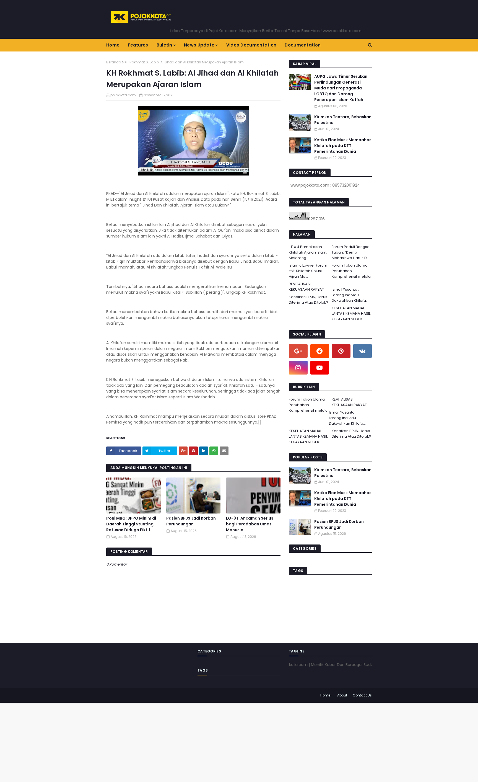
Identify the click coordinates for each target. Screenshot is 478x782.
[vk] (362, 351)
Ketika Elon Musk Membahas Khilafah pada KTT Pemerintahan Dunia (343, 145)
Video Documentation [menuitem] (251, 45)
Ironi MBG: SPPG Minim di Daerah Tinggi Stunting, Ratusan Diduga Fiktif (131, 524)
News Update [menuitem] (199, 45)
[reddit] (319, 351)
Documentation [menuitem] (303, 45)
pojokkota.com (123, 95)
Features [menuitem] (138, 45)
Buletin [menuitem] (164, 45)
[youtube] (319, 368)
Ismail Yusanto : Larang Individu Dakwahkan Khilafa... (350, 295)
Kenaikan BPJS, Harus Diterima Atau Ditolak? (308, 299)
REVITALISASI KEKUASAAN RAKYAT (306, 286)
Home (325, 695)
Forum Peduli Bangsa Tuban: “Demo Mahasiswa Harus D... (351, 252)
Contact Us (362, 695)
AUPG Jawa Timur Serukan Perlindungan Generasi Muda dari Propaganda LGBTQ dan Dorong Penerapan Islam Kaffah (340, 88)
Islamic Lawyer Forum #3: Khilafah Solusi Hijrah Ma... (308, 271)
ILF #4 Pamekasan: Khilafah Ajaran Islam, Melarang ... (308, 252)
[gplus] (298, 351)
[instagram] (298, 368)
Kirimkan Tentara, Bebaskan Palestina (343, 119)
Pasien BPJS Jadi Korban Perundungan (191, 521)
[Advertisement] (166, 741)
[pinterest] (341, 351)
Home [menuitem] (112, 45)
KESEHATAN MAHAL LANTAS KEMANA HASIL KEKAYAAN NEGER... (351, 313)
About (342, 695)
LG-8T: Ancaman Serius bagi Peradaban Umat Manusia (249, 524)
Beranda (113, 62)
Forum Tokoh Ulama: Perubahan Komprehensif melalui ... (351, 274)
